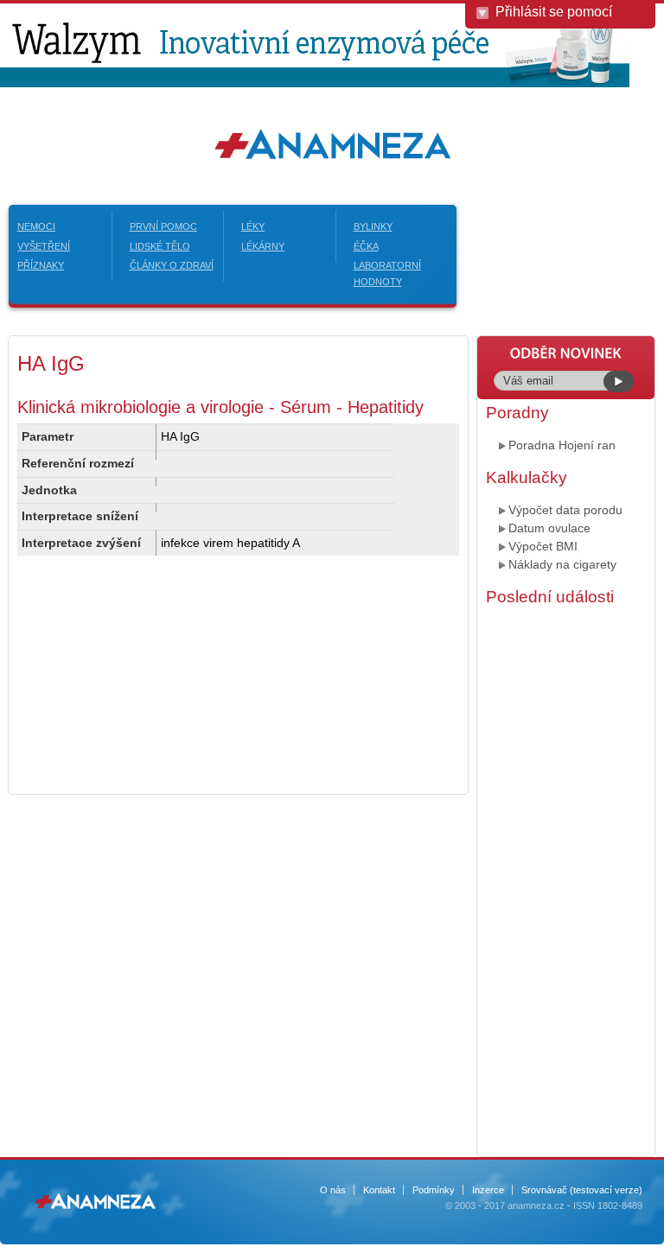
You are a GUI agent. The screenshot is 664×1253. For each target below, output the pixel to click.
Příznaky (40, 265)
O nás (333, 1190)
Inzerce (488, 1190)
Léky (253, 226)
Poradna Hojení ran (562, 445)
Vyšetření (43, 246)
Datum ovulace (549, 528)
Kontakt (379, 1190)
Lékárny (262, 246)
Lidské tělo (160, 246)
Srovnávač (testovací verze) (581, 1190)
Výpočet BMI (543, 546)
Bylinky (373, 226)
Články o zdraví (172, 265)
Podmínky (433, 1190)
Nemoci (36, 226)
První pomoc (163, 226)
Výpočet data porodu (565, 510)
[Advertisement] (566, 879)
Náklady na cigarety (562, 564)
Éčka (366, 246)
